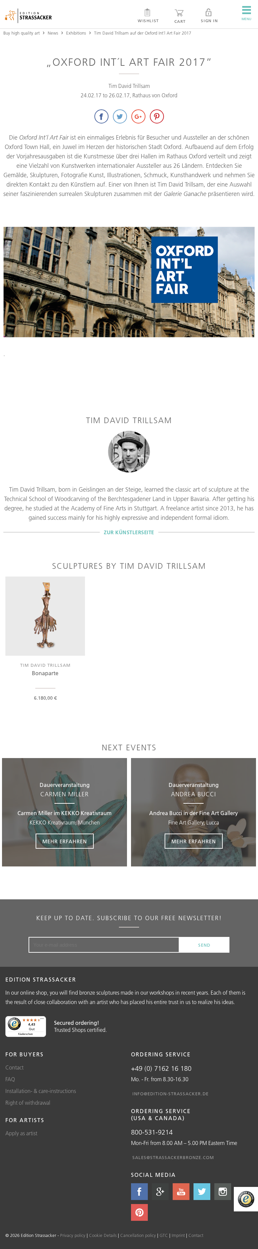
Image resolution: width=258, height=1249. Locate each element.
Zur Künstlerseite (129, 532)
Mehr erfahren (64, 841)
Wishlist (148, 20)
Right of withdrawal (27, 1102)
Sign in (209, 20)
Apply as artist (21, 1133)
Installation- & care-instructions (40, 1091)
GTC (164, 1235)
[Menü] (42, 1020)
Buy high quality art (21, 33)
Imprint (178, 1235)
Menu (246, 19)
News (53, 33)
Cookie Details (103, 1235)
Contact (14, 1067)
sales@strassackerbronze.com (173, 1157)
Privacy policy (72, 1235)
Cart (180, 21)
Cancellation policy (138, 1235)
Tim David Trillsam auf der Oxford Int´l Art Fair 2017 (142, 33)
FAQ (10, 1079)
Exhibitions (76, 33)
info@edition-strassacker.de (170, 1093)
